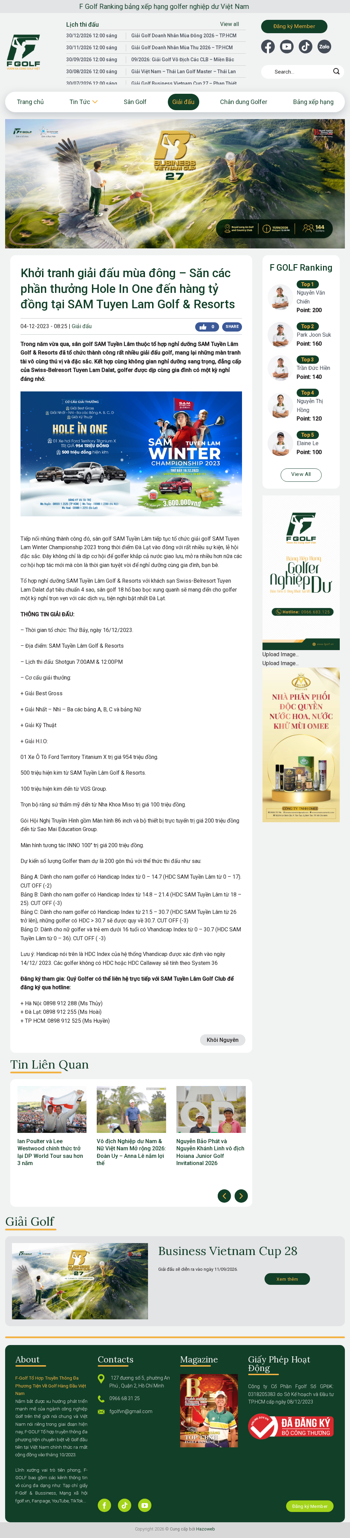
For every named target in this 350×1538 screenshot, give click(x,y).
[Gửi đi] (337, 71)
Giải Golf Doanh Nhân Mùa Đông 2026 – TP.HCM (184, 35)
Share (232, 326)
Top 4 (307, 393)
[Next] (241, 1196)
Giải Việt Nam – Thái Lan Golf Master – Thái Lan (183, 71)
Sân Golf (135, 101)
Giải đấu (183, 101)
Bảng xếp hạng (313, 101)
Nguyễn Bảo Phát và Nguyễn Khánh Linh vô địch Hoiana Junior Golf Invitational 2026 (141, 1152)
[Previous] (224, 1196)
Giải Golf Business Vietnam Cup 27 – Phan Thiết (184, 83)
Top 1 (307, 284)
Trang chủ (30, 101)
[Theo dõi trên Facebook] (104, 1505)
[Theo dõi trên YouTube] (144, 1505)
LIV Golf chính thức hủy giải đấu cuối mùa (221, 1145)
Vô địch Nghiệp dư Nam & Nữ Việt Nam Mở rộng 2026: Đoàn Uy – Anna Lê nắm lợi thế (62, 1152)
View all (229, 24)
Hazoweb (205, 1528)
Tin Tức (79, 101)
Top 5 (307, 435)
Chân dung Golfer (243, 101)
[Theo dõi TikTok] (124, 1505)
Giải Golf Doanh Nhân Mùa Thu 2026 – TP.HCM (182, 47)
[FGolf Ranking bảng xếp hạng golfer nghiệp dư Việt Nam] (30, 52)
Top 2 (307, 326)
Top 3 (307, 359)
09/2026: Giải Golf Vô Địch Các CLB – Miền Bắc (182, 59)
